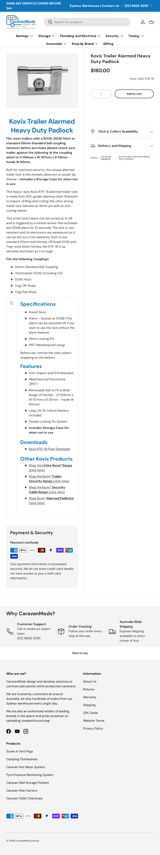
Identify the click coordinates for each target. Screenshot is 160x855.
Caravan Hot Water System (25, 767)
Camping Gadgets (106, 157)
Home (94, 158)
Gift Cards (90, 713)
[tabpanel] (42, 317)
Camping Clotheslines (21, 759)
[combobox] (87, 22)
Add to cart (134, 94)
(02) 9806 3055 (136, 6)
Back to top (80, 653)
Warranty (89, 697)
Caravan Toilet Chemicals (24, 798)
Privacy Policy (93, 728)
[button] (122, 105)
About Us (89, 681)
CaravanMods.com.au (27, 840)
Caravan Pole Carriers (21, 790)
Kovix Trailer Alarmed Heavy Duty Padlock (134, 157)
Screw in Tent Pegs (19, 751)
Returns (88, 689)
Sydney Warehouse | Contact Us (94, 6)
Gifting (108, 44)
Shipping (89, 705)
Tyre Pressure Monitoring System (29, 775)
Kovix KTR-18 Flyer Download (49, 449)
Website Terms (93, 721)
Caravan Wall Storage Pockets (27, 783)
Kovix (133, 78)
